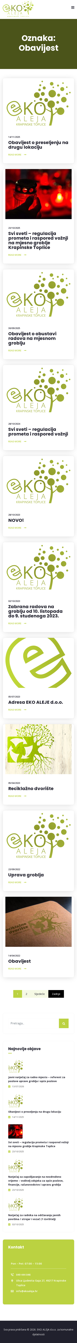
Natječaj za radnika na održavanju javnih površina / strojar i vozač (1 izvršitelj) (34, 1217)
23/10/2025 (14, 227)
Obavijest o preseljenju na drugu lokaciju (38, 144)
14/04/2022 (14, 955)
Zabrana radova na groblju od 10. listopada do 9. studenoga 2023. (35, 611)
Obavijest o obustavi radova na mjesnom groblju (32, 338)
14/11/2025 (14, 136)
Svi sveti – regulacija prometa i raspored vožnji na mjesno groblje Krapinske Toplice (38, 240)
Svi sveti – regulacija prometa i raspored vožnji (38, 431)
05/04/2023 (14, 783)
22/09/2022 (14, 869)
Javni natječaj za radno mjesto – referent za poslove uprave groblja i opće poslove (36, 1079)
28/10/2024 (14, 423)
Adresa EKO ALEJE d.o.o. (35, 702)
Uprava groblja (26, 875)
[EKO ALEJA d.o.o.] (18, 9)
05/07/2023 (14, 696)
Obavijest (19, 961)
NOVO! (16, 520)
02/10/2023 (14, 601)
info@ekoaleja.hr (27, 1291)
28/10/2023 (14, 514)
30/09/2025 (14, 328)
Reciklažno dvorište (31, 788)
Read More (14, 154)
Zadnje (56, 994)
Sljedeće (39, 994)
